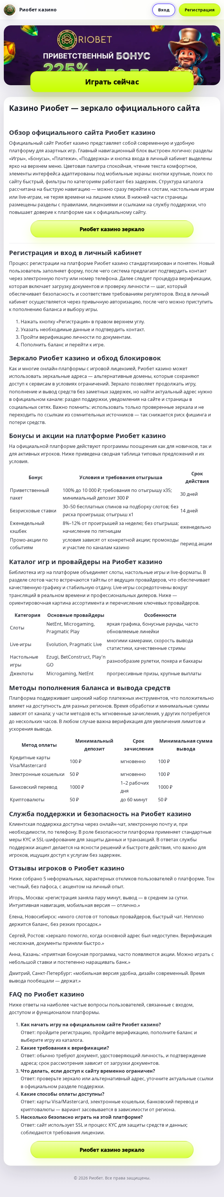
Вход (163, 10)
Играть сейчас (112, 81)
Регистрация (200, 10)
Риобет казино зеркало (112, 229)
